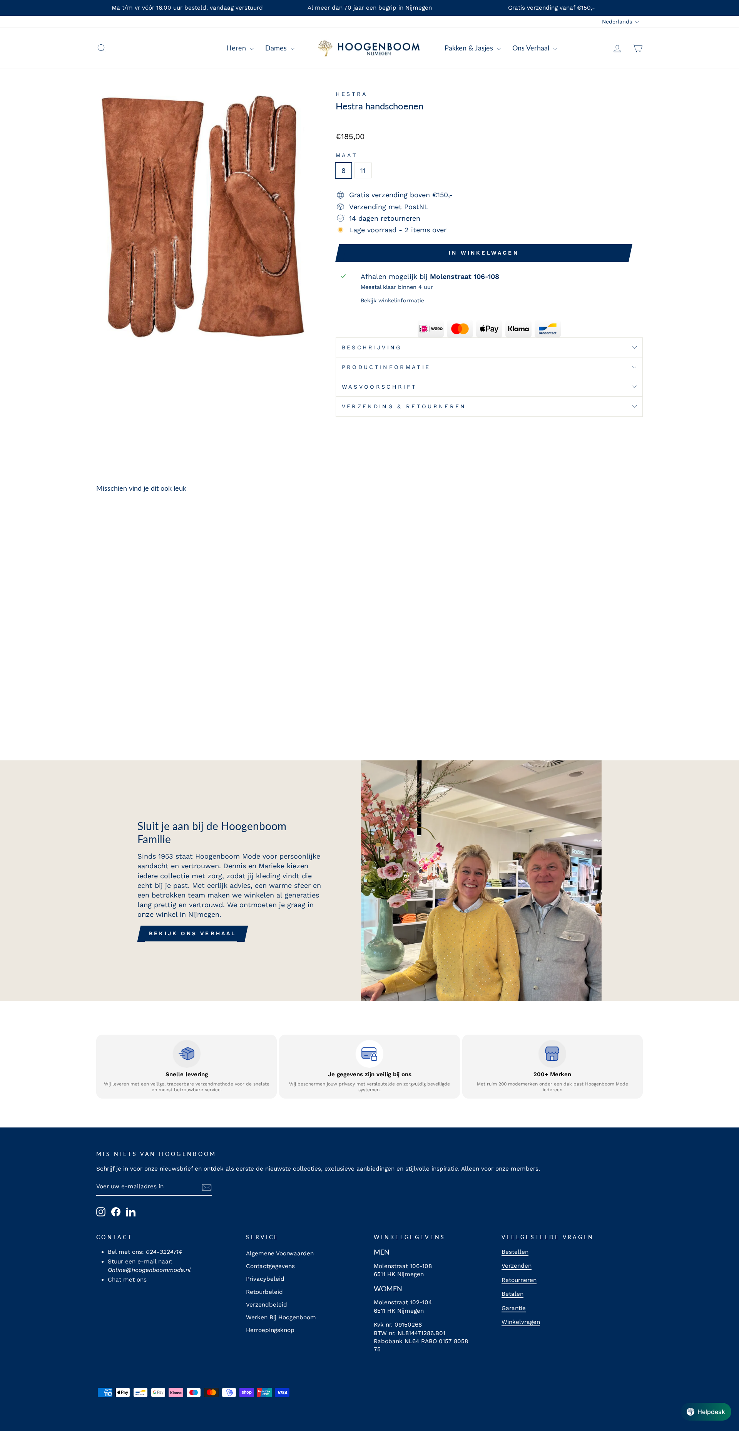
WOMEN (388, 1288)
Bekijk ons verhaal (192, 933)
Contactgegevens (270, 1266)
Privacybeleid (265, 1278)
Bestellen (515, 1251)
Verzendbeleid (266, 1304)
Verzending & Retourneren (404, 406)
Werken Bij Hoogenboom (281, 1317)
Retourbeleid (264, 1291)
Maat (347, 155)
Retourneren (519, 1280)
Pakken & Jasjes (470, 48)
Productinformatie (386, 367)
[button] (705, 1411)
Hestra (352, 94)
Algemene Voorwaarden (280, 1253)
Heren (237, 48)
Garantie (514, 1308)
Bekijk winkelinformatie (392, 300)
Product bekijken (161, 676)
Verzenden (517, 1265)
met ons (135, 1279)
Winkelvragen (521, 1322)
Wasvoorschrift (379, 387)
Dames (277, 48)
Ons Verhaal (531, 48)
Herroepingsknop (270, 1330)
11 (363, 170)
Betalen (512, 1293)
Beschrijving (372, 347)
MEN (382, 1252)
